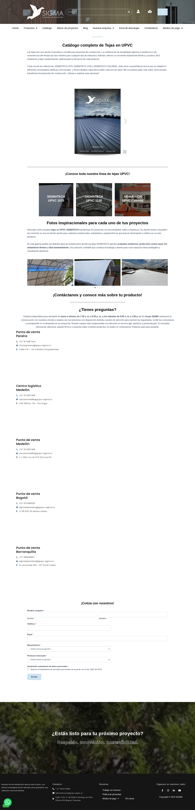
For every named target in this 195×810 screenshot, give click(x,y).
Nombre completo (35, 610)
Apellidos (102, 618)
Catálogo (47, 28)
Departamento (34, 645)
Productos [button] (29, 28)
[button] (30, 272)
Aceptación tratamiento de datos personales (48, 666)
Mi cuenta (129, 798)
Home (15, 28)
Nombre (30, 618)
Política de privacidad (112, 794)
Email (30, 634)
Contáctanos (151, 28)
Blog (85, 28)
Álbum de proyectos (67, 28)
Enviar (34, 677)
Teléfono (31, 624)
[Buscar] (129, 12)
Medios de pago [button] (171, 28)
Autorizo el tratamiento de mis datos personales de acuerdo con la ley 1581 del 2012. (66, 669)
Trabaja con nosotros (112, 790)
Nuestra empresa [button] (102, 28)
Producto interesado (37, 656)
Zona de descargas (129, 28)
